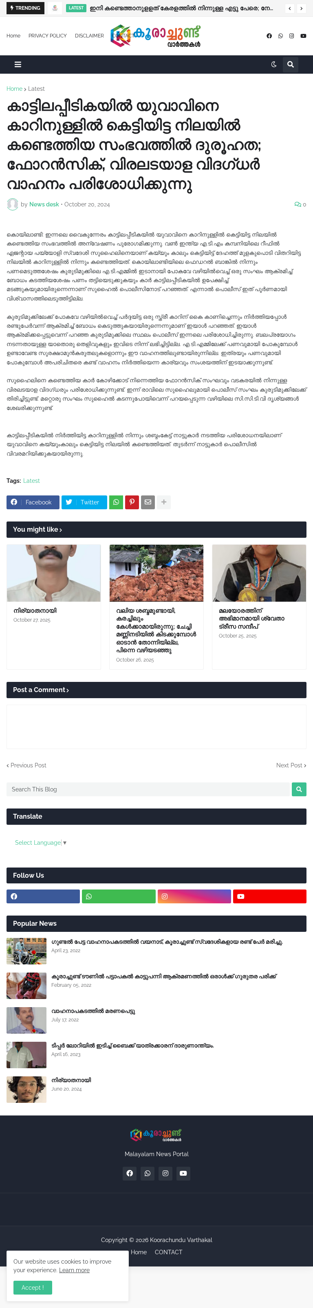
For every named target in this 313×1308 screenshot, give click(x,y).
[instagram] (291, 36)
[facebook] (269, 36)
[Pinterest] (132, 502)
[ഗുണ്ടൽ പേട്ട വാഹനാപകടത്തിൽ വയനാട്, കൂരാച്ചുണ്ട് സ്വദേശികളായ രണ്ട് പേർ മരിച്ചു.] (26, 951)
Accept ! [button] (33, 1287)
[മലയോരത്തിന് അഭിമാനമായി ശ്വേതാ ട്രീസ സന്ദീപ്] (259, 573)
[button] (290, 8)
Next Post (289, 765)
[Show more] (164, 502)
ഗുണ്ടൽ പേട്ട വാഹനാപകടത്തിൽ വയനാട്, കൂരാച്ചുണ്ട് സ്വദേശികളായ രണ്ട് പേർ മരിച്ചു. (167, 941)
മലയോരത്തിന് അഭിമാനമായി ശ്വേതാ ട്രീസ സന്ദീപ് (251, 618)
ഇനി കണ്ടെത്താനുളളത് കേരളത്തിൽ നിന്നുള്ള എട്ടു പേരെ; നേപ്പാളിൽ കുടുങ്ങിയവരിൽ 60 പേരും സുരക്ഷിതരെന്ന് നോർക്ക (185, 8)
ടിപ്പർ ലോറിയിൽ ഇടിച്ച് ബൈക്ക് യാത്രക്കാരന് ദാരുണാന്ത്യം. (132, 1045)
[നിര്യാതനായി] (54, 573)
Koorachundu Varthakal (181, 1240)
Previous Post (28, 765)
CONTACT (123, 36)
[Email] (148, 502)
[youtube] (303, 36)
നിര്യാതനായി (34, 610)
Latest (36, 89)
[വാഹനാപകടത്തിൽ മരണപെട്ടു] (26, 1020)
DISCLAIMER (89, 36)
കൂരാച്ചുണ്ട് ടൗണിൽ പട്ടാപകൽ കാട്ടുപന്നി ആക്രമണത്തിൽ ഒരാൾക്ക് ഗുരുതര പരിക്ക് (163, 976)
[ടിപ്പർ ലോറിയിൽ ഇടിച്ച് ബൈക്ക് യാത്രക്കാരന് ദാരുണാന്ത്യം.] (26, 1055)
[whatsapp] (280, 36)
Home (13, 36)
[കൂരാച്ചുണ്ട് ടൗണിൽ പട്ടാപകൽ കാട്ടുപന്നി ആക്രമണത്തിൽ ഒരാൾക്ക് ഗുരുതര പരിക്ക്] (26, 986)
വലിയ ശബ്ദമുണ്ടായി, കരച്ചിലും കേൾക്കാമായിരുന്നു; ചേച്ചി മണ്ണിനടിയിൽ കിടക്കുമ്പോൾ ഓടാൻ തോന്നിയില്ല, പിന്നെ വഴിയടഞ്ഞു (156, 630)
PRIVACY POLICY (48, 36)
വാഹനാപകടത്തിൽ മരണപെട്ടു (93, 1011)
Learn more (74, 1270)
